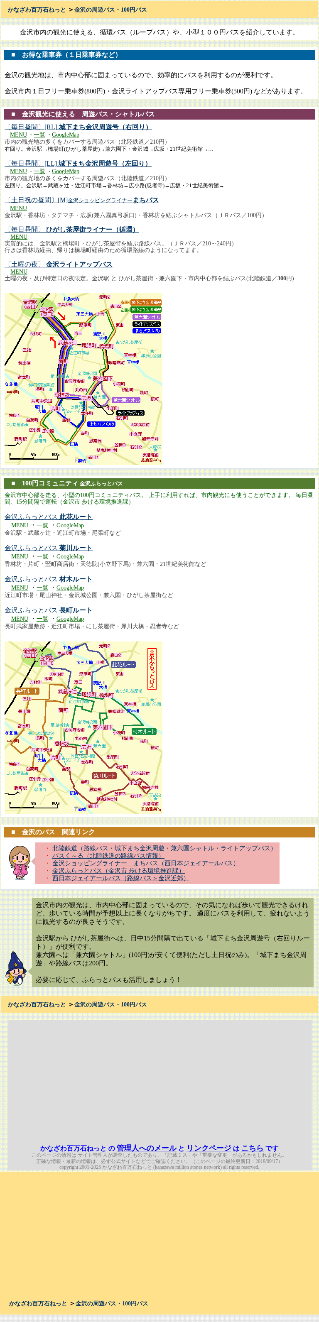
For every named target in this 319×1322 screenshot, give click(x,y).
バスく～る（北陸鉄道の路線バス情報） (108, 855)
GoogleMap (65, 135)
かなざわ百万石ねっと (37, 10)
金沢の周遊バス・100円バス (110, 10)
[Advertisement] (240, 1078)
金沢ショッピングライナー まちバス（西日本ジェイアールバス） (145, 863)
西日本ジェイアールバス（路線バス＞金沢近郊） (120, 878)
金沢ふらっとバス (49, 516)
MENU (18, 135)
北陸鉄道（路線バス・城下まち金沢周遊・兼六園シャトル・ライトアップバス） (164, 848)
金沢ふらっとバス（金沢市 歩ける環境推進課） (118, 870)
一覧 (39, 135)
